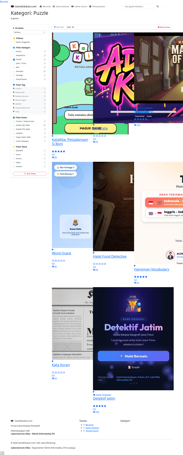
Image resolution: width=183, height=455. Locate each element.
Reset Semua (165, 27)
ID (167, 6)
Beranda (4, 1)
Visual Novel (21, 79)
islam (18, 162)
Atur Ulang (30, 173)
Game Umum (80, 6)
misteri (19, 166)
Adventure (20, 55)
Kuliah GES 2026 (23, 125)
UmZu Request (22, 141)
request (19, 133)
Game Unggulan (23, 42)
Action (19, 51)
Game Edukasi (62, 6)
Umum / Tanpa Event (25, 121)
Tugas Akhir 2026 (23, 137)
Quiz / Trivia (21, 63)
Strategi (19, 75)
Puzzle (18, 59)
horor (18, 154)
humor (19, 158)
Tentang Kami (98, 6)
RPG (17, 67)
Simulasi (19, 71)
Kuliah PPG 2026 (23, 129)
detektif (19, 150)
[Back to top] (2, 453)
